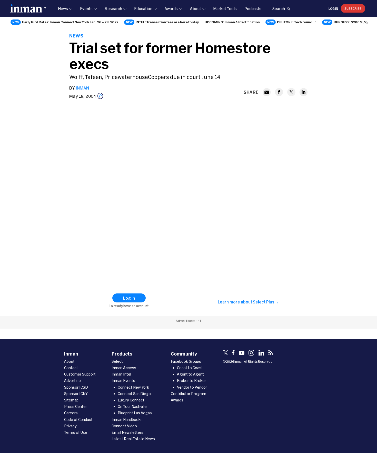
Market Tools (225, 8)
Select (117, 361)
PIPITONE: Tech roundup (296, 22)
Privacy (70, 426)
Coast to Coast (190, 368)
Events (86, 8)
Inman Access (124, 368)
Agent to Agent (190, 374)
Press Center (75, 406)
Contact (71, 368)
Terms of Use (75, 432)
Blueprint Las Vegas (135, 413)
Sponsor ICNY (76, 393)
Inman (82, 87)
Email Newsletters (127, 432)
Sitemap (71, 400)
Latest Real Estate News (133, 439)
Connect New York (133, 387)
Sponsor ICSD (76, 387)
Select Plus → (266, 302)
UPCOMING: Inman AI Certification (232, 22)
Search (278, 8)
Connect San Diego (134, 393)
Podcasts (252, 8)
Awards (171, 8)
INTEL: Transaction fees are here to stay (167, 22)
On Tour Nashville (132, 406)
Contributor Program (188, 393)
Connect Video (124, 426)
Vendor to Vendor (192, 387)
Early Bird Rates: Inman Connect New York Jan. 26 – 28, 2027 (70, 22)
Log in (333, 8)
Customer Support (80, 374)
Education (143, 8)
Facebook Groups (186, 361)
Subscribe (353, 8)
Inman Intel (121, 374)
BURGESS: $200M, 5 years (355, 22)
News (63, 8)
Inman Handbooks (127, 419)
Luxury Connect (131, 400)
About (195, 8)
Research (113, 8)
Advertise (72, 380)
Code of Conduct (78, 419)
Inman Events (123, 380)
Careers (71, 413)
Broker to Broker (191, 380)
